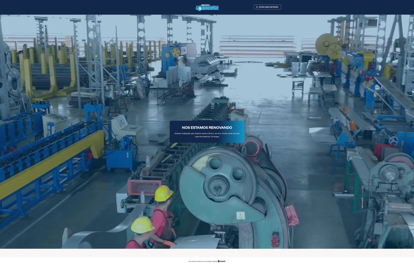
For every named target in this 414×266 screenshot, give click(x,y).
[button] (267, 7)
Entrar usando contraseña (268, 7)
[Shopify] (222, 261)
